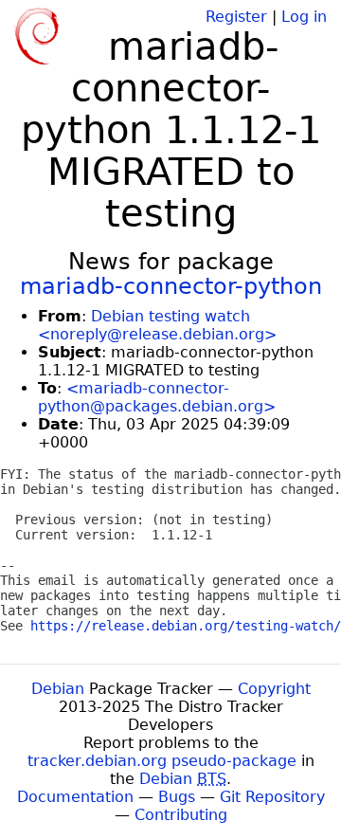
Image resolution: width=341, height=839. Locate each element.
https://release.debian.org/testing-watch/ (185, 625)
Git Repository (272, 797)
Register (236, 17)
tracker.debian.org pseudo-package (161, 761)
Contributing (181, 815)
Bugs (176, 797)
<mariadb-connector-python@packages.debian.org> (157, 397)
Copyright (274, 689)
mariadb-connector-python (171, 286)
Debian (57, 689)
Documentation (75, 797)
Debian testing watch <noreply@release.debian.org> (157, 325)
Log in (304, 17)
